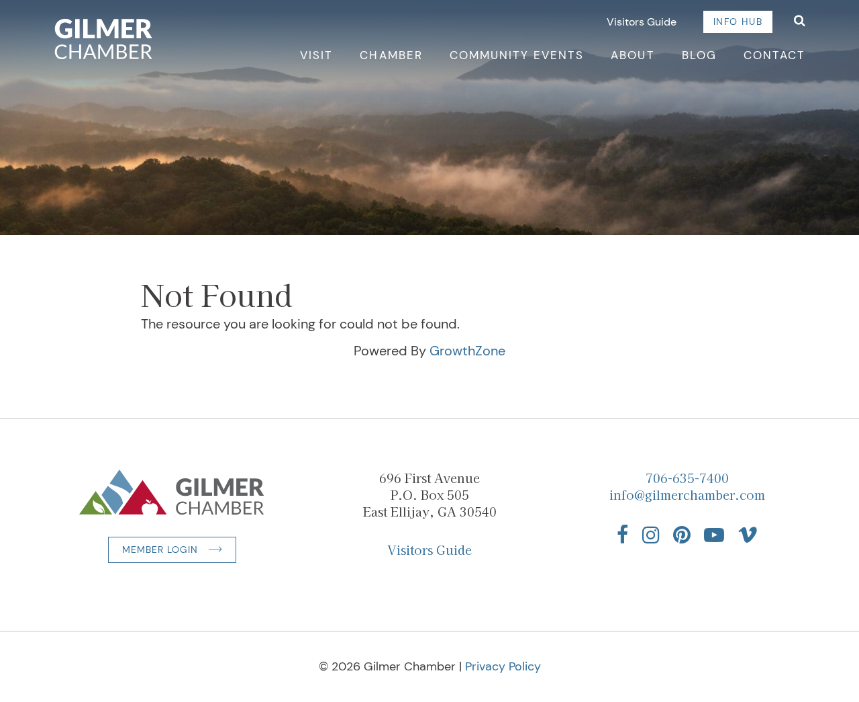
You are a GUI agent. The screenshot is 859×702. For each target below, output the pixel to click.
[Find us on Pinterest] (681, 535)
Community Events (517, 55)
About (632, 55)
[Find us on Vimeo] (747, 535)
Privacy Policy (503, 666)
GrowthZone (467, 350)
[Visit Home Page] (104, 39)
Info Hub (737, 21)
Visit (316, 55)
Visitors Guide (641, 22)
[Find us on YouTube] (714, 535)
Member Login (160, 549)
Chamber (391, 55)
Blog (699, 55)
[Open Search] (799, 22)
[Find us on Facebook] (623, 535)
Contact (774, 55)
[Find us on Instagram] (651, 535)
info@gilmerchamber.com (687, 494)
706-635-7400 (687, 477)
